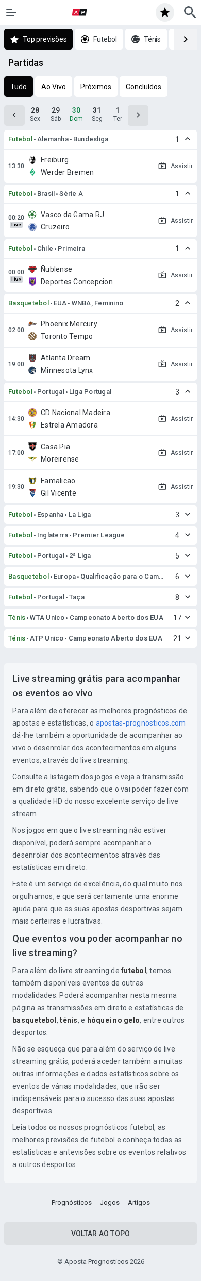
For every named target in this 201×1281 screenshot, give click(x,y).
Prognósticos (72, 1202)
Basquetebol (28, 303)
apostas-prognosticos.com (141, 723)
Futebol (20, 139)
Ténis (16, 617)
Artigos (139, 1202)
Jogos (110, 1202)
